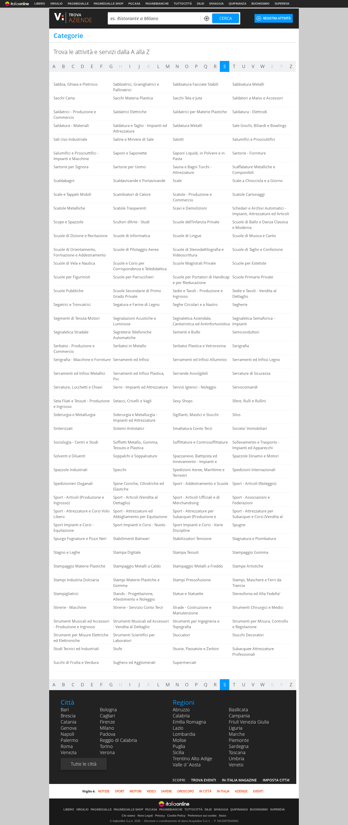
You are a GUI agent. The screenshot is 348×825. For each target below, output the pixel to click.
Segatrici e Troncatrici (72, 304)
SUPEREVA (282, 3)
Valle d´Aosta (187, 765)
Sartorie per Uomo (129, 166)
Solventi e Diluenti (69, 455)
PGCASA (134, 3)
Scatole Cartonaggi (248, 194)
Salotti (178, 139)
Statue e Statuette (188, 593)
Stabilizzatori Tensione (192, 538)
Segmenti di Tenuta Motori (76, 318)
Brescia (68, 716)
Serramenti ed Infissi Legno (256, 359)
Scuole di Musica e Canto (254, 235)
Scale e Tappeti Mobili (72, 194)
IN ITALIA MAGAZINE (239, 780)
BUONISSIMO (260, 3)
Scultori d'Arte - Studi (131, 221)
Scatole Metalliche (69, 208)
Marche (237, 734)
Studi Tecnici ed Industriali (76, 648)
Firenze (107, 722)
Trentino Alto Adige (192, 758)
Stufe (117, 648)
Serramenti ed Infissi (131, 359)
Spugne (238, 524)
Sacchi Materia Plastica (133, 97)
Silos (236, 414)
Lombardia (184, 734)
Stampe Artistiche (247, 566)
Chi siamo (128, 815)
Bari (65, 709)
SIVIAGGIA (216, 3)
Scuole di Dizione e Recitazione (80, 235)
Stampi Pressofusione (192, 579)
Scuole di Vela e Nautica (74, 263)
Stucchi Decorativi (248, 634)
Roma (67, 746)
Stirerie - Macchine (69, 607)
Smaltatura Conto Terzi (192, 428)
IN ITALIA (223, 791)
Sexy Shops (183, 400)
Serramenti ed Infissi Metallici (79, 373)
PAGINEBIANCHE (157, 3)
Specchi (119, 469)
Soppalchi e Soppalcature (135, 455)
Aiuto (222, 815)
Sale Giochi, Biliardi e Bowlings (259, 125)
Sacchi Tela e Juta (187, 97)
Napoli (67, 734)
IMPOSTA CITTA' (276, 780)
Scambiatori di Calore (132, 194)
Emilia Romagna (189, 722)
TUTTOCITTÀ (183, 3)
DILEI (200, 3)
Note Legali (145, 815)
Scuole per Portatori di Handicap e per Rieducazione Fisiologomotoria (201, 282)
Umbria (236, 758)
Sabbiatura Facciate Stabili (195, 84)
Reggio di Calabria (118, 740)
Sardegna (239, 746)
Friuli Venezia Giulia (249, 722)
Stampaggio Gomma (250, 552)
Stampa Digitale (127, 552)
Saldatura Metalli (187, 125)
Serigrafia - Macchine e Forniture (82, 359)
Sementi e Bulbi (186, 331)
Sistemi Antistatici (128, 428)
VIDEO (151, 791)
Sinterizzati (63, 428)
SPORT (119, 791)
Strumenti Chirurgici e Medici (257, 607)
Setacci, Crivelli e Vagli (132, 400)
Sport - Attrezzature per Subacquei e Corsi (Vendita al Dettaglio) (257, 516)
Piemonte (239, 740)
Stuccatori (181, 634)
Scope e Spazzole (68, 221)
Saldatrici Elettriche (129, 111)
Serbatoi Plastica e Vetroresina (199, 345)
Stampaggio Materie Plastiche (79, 566)
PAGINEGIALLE (78, 3)
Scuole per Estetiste (249, 263)
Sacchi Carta (64, 97)
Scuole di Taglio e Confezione (257, 249)
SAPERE (166, 791)
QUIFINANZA (237, 3)
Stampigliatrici (65, 593)
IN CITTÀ (205, 791)
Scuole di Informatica (131, 235)
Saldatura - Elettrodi (249, 111)
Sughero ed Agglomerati (134, 662)
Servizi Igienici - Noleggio (194, 387)
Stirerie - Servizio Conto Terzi (138, 607)
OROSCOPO (185, 791)
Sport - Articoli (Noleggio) (254, 483)
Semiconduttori (245, 331)
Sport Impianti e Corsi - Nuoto (139, 524)
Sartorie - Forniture (249, 153)
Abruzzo (181, 709)
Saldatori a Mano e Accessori (257, 97)
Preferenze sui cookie (202, 815)
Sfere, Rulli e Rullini (249, 400)
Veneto (236, 765)
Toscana (237, 752)
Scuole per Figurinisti (71, 276)
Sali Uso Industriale (70, 139)
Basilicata (238, 709)
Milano (107, 728)
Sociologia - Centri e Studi (75, 442)
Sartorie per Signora (70, 166)
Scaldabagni (63, 180)
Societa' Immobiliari (249, 428)
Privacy (160, 815)
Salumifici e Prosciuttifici (253, 139)
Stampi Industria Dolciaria (76, 579)
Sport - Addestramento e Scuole (200, 483)
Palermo (69, 740)
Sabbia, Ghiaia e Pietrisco (75, 84)
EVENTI (258, 791)
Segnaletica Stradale (70, 331)
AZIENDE (241, 791)
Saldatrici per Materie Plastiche (200, 111)
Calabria (181, 716)
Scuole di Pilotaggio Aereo (136, 249)
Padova (107, 734)
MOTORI (135, 791)
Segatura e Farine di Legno (136, 304)
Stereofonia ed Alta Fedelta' (256, 593)
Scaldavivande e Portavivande (139, 180)
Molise (179, 740)
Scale (177, 180)
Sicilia (178, 752)
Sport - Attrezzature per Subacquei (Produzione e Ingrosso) (194, 516)
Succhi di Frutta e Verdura (76, 662)
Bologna (108, 709)
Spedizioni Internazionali (253, 469)
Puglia (179, 746)
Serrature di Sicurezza (251, 373)
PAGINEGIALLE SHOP (108, 3)
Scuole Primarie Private (252, 276)
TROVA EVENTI (203, 780)
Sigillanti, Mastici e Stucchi (196, 414)
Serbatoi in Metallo (129, 345)
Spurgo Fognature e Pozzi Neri (79, 538)
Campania (239, 716)
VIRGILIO (56, 3)
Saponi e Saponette (130, 153)
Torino (106, 746)
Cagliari (107, 716)
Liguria (236, 728)
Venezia (69, 752)
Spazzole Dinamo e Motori (255, 455)
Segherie (239, 304)
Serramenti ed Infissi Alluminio (200, 359)
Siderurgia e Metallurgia (74, 414)
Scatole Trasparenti (129, 208)
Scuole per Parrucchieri (133, 276)
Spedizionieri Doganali (73, 483)
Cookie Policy (176, 815)
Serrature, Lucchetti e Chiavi (77, 387)
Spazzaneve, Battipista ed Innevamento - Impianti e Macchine (195, 461)
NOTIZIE (104, 791)
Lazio (178, 728)
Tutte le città (84, 764)
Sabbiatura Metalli (248, 84)
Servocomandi (245, 387)
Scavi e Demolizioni (190, 208)
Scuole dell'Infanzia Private (196, 221)
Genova (69, 728)
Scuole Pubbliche (68, 290)
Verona (107, 752)
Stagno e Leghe (66, 552)
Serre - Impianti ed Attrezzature (140, 387)
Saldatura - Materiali (71, 125)
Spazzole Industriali (70, 469)
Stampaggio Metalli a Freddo (198, 566)
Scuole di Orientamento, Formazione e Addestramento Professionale (79, 255)
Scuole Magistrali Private (194, 263)
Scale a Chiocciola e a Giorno (257, 180)
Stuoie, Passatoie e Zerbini (196, 648)
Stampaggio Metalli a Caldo (137, 566)
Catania (68, 722)
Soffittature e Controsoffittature (200, 442)
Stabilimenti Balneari (131, 538)
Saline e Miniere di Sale (133, 139)
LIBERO (39, 3)
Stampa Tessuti (186, 552)
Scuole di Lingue (187, 235)
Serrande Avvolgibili (190, 373)
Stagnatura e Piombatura (254, 538)
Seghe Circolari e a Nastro (195, 304)
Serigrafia (240, 345)
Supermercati (184, 662)
